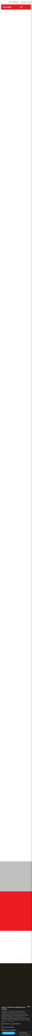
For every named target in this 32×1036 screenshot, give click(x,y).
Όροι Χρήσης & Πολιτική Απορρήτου (16, 1001)
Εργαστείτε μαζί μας (16, 996)
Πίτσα (16, 814)
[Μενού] (21, 7)
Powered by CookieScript (25, 1035)
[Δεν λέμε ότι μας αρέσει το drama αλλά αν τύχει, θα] (23, 955)
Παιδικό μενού (16, 839)
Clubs (16, 821)
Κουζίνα (16, 835)
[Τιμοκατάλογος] (16, 853)
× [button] (30, 1006)
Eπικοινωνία (16, 993)
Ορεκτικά (16, 825)
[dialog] (16, 1020)
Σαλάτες (16, 828)
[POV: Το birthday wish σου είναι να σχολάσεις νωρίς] (9, 947)
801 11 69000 (9, 886)
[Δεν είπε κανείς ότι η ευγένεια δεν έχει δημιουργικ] (23, 939)
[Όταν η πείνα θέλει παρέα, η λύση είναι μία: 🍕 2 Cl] (9, 955)
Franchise (16, 990)
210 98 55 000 (9, 869)
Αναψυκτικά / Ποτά (16, 846)
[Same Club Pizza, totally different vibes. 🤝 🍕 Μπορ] (9, 939)
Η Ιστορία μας (16, 984)
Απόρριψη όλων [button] (23, 1033)
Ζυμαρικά (16, 832)
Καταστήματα (16, 987)
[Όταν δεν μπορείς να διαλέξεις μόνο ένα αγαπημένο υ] (23, 947)
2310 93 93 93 (9, 879)
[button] (16, 1030)
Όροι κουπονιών (16, 1004)
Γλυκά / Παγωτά (16, 843)
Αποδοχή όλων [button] (9, 1033)
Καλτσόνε (16, 817)
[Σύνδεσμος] (7, 7)
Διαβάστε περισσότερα (9, 1021)
